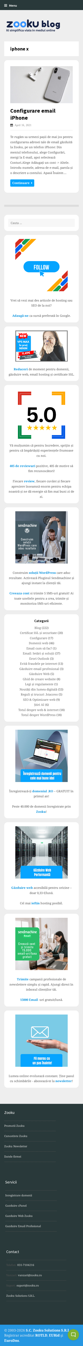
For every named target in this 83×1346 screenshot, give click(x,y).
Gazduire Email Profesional (23, 1226)
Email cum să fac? (39, 648)
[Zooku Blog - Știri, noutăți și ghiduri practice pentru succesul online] (41, 25)
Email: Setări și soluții (38, 653)
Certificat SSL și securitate (38, 633)
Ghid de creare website (39, 679)
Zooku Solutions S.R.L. (20, 1296)
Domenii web (38, 643)
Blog (37, 628)
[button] (73, 1334)
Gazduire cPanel (16, 1205)
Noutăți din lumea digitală (38, 689)
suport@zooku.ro (28, 1285)
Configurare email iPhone (32, 114)
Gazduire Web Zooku (19, 1216)
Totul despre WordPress (38, 715)
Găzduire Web (39, 674)
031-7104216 (25, 1265)
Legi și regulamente (39, 684)
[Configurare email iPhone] (41, 84)
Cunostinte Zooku (15, 1136)
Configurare (38, 638)
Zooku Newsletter (15, 1146)
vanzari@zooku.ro (30, 1275)
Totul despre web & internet (38, 710)
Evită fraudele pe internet (38, 664)
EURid (54, 1335)
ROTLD (41, 1335)
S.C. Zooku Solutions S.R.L (48, 1330)
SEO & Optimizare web (39, 700)
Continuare (21, 183)
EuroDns (11, 1340)
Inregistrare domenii (18, 1195)
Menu (13, 5)
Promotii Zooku (14, 1126)
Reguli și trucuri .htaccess (39, 694)
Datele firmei (12, 1156)
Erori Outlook (39, 659)
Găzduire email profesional (39, 669)
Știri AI (39, 705)
